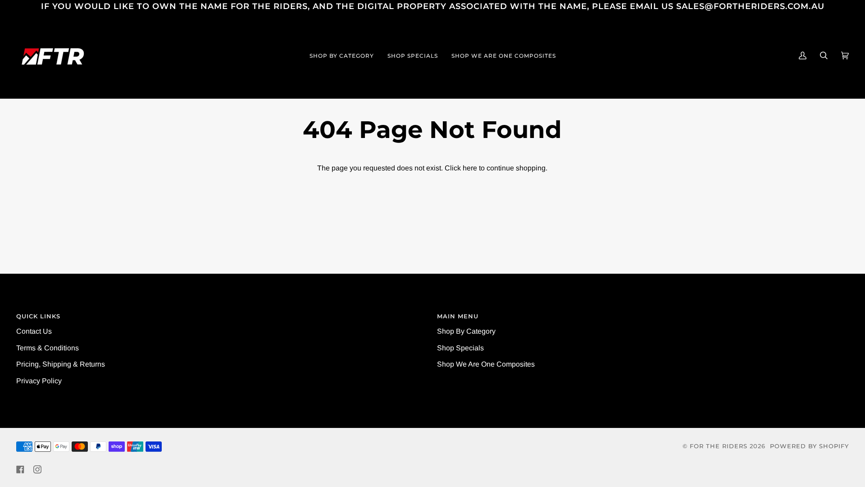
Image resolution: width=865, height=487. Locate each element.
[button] (342, 55)
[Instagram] (37, 469)
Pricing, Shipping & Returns (60, 364)
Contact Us (34, 331)
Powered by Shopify (809, 446)
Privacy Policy (39, 381)
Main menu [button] (457, 316)
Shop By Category (466, 331)
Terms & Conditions (47, 348)
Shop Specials (460, 348)
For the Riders (718, 446)
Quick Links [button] (38, 316)
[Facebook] (20, 469)
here (470, 168)
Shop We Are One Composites (486, 364)
